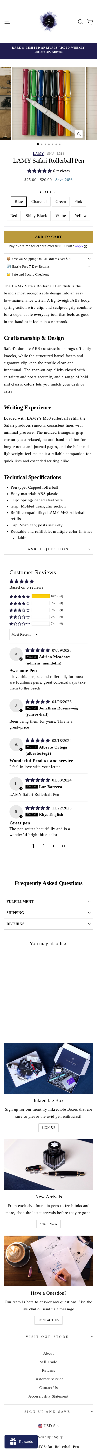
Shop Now (49, 1224)
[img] (38, 650)
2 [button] (43, 845)
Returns (48, 1370)
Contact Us (48, 1320)
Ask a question (48, 549)
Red (13, 215)
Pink (78, 201)
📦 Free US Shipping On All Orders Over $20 (39, 259)
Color (48, 192)
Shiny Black (36, 215)
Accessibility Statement (48, 1396)
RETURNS (15, 924)
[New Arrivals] (48, 1164)
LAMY (38, 153)
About (48, 1353)
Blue (19, 201)
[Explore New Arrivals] (48, 51)
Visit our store (47, 1337)
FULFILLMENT (20, 901)
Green (60, 201)
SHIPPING (15, 913)
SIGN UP (48, 1127)
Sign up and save (47, 1411)
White (60, 215)
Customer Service (48, 1379)
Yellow (81, 215)
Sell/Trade (48, 1362)
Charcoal (39, 201)
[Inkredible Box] (48, 1068)
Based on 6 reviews (26, 587)
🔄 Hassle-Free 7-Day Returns (28, 266)
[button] (40, 171)
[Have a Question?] (48, 1261)
